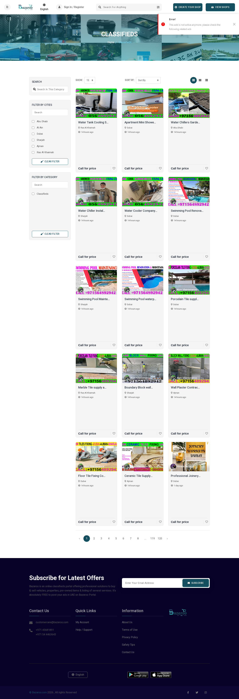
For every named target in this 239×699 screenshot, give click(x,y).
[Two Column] (200, 80)
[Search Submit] (99, 7)
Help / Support (84, 630)
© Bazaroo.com (38, 692)
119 (152, 538)
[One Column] (206, 80)
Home (110, 42)
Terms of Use (130, 630)
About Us (127, 622)
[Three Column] (193, 80)
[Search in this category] (34, 89)
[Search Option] (158, 7)
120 (160, 538)
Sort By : (130, 80)
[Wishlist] (113, 168)
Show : (79, 80)
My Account (82, 622)
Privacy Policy (130, 637)
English (44, 9)
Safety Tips (128, 645)
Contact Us (128, 652)
